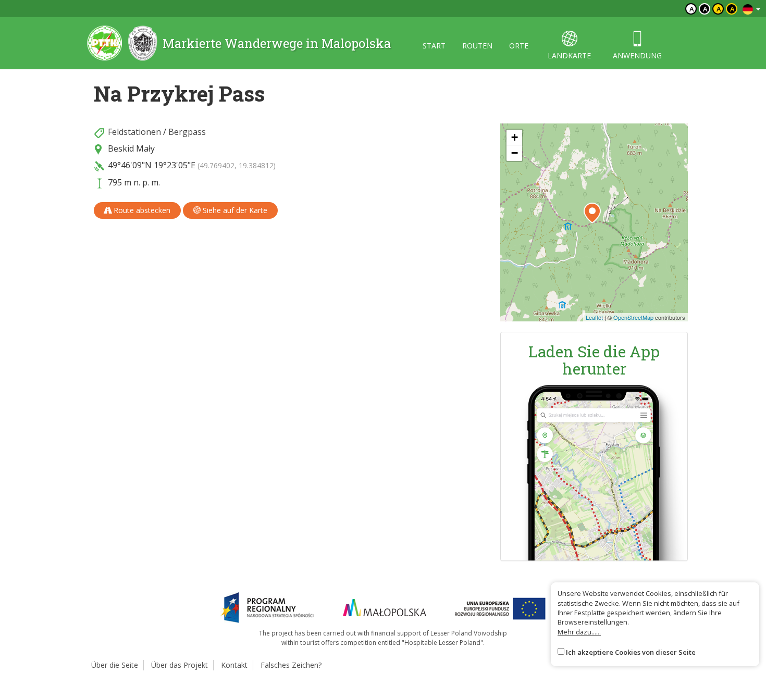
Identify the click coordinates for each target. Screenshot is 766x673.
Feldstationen (134, 132)
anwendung (637, 55)
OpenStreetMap (633, 317)
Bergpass (187, 132)
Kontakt (234, 665)
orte (518, 46)
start (434, 46)
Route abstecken (141, 210)
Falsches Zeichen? (291, 665)
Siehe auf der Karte (234, 210)
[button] (592, 213)
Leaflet (594, 317)
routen (477, 46)
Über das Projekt (179, 665)
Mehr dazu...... (579, 632)
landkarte (569, 55)
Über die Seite (114, 665)
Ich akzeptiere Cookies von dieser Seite (631, 652)
